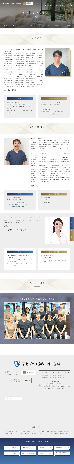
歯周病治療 (53, 431)
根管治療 (46, 431)
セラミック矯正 (19, 433)
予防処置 (60, 431)
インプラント (43, 433)
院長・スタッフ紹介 (20, 431)
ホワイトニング (35, 433)
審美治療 (27, 433)
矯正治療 (66, 431)
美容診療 (56, 433)
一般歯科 (40, 431)
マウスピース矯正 (9, 433)
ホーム (5, 431)
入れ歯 (50, 433)
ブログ (67, 433)
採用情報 (62, 433)
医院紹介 (11, 431)
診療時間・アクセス (32, 431)
